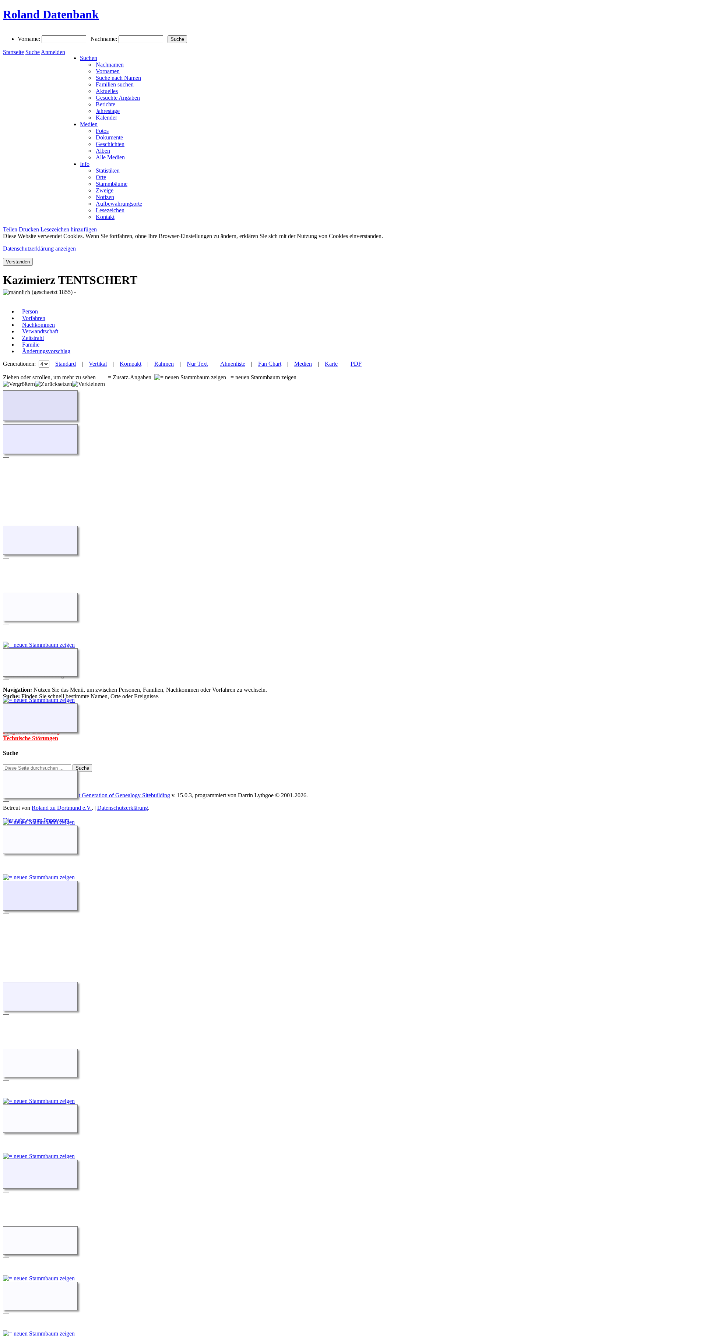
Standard (65, 364)
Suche (32, 52)
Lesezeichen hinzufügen (69, 229)
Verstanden (18, 262)
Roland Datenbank (51, 14)
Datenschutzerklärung (122, 808)
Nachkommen (38, 325)
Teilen (10, 229)
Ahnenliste (232, 364)
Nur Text (197, 364)
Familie (30, 344)
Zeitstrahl (33, 338)
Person (30, 311)
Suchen (88, 58)
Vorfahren (33, 318)
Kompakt (130, 364)
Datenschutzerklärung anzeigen (39, 248)
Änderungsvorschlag (46, 351)
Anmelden (53, 52)
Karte (331, 364)
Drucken (29, 229)
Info (84, 164)
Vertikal (98, 364)
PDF (356, 364)
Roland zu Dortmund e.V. (62, 808)
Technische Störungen (30, 738)
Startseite (13, 52)
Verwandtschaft (40, 331)
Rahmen (164, 364)
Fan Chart (269, 364)
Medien (89, 124)
